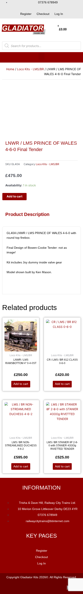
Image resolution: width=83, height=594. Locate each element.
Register (25, 14)
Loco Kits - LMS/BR (30, 69)
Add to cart (14, 196)
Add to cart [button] (20, 384)
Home (10, 69)
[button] (41, 56)
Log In (58, 14)
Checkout (43, 14)
